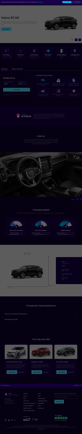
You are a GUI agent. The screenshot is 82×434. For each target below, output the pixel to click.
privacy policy (40, 2)
